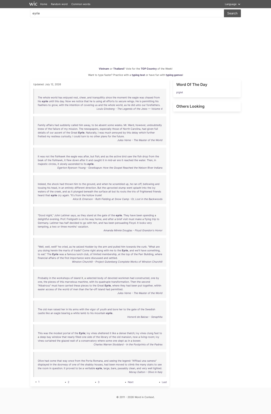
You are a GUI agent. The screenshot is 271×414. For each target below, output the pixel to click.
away (87, 125)
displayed (43, 364)
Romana (98, 360)
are (158, 246)
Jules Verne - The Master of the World (139, 140)
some (110, 125)
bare (113, 368)
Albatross (44, 285)
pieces (52, 281)
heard (41, 195)
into (144, 187)
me (111, 250)
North (126, 128)
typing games (174, 74)
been (139, 215)
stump (122, 187)
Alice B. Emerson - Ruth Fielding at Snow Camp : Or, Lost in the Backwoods (117, 199)
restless (55, 136)
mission (73, 128)
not (48, 156)
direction (90, 187)
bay (49, 336)
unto (138, 105)
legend (126, 360)
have (133, 215)
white (76, 313)
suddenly (65, 125)
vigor (93, 309)
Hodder (89, 246)
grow (55, 105)
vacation (83, 226)
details (42, 132)
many (143, 364)
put (140, 285)
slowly (63, 163)
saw (129, 156)
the (114, 97)
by (124, 132)
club (86, 254)
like (48, 313)
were (87, 257)
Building (149, 254)
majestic (43, 163)
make (138, 219)
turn (83, 136)
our (144, 105)
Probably (43, 278)
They (126, 215)
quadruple (105, 281)
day (62, 101)
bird (124, 156)
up (127, 184)
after (86, 156)
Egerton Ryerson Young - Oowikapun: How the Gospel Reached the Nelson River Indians (109, 167)
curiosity (66, 136)
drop (145, 156)
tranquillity (98, 97)
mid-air (112, 160)
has (60, 97)
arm (105, 246)
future (120, 136)
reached (128, 160)
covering (89, 105)
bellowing (148, 184)
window (56, 336)
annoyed (117, 132)
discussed (97, 257)
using (99, 101)
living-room (147, 336)
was (141, 97)
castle (41, 313)
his (39, 101)
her (63, 309)
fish (97, 156)
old (45, 309)
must (131, 219)
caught (98, 160)
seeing (113, 360)
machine (83, 281)
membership (109, 254)
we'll (137, 250)
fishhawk (60, 156)
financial (43, 257)
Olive (41, 360)
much (108, 132)
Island (77, 278)
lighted (157, 368)
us (96, 105)
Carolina (136, 128)
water (142, 160)
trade (77, 250)
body (100, 278)
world (54, 97)
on (82, 219)
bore (115, 309)
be (96, 125)
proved (70, 368)
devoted (112, 278)
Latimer (65, 215)
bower (136, 340)
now (135, 336)
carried (69, 285)
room (45, 368)
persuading (121, 222)
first (67, 257)
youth (103, 309)
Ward (131, 125)
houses (98, 364)
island (101, 289)
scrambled (118, 184)
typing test (138, 74)
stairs (150, 364)
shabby (89, 364)
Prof (62, 219)
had (57, 125)
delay (135, 132)
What (152, 246)
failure (56, 128)
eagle (135, 97)
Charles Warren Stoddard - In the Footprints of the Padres (128, 344)
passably (123, 368)
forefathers (153, 105)
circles (52, 163)
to (116, 101)
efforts (110, 101)
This (40, 333)
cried (65, 246)
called (74, 125)
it (65, 160)
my (66, 128)
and (89, 97)
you (40, 250)
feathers (43, 105)
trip (154, 219)
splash (137, 187)
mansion (126, 336)
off (139, 184)
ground (91, 184)
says (73, 215)
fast (156, 333)
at (95, 215)
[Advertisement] (135, 43)
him (81, 125)
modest (57, 333)
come (53, 360)
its (85, 163)
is (94, 101)
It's (73, 195)
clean (132, 368)
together (148, 285)
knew (41, 128)
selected (92, 278)
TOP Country (149, 68)
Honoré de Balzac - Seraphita (144, 316)
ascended (74, 163)
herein (54, 250)
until (51, 101)
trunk (98, 195)
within (157, 285)
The (40, 97)
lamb (83, 313)
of (81, 105)
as (125, 105)
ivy (88, 333)
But (99, 187)
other (97, 136)
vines (94, 333)
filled (78, 336)
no (91, 136)
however (141, 125)
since (109, 97)
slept (121, 340)
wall (72, 340)
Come (85, 250)
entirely (69, 187)
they (83, 215)
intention (74, 105)
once (71, 360)
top (128, 254)
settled (113, 257)
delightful (43, 219)
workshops (63, 278)
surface (103, 191)
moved (120, 364)
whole (46, 97)
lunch (80, 254)
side (89, 336)
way (91, 219)
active (117, 156)
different (79, 187)
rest (75, 97)
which (142, 132)
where (158, 254)
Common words (80, 4)
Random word (59, 4)
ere (119, 160)
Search (232, 13)
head (54, 187)
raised (57, 309)
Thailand (118, 68)
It (38, 156)
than (81, 289)
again (65, 195)
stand (90, 215)
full (156, 128)
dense (122, 333)
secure (122, 101)
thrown (69, 184)
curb (144, 246)
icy (153, 187)
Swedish (150, 309)
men (75, 289)
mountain (99, 313)
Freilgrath (72, 219)
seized (80, 246)
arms (76, 309)
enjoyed (68, 97)
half (66, 222)
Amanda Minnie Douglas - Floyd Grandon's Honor (133, 230)
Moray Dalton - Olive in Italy (145, 372)
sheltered (103, 333)
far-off (93, 289)
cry (60, 195)
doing (46, 250)
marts (66, 250)
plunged (78, 191)
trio (134, 191)
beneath (88, 191)
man (50, 309)
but (92, 156)
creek (57, 191)
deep (43, 336)
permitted (116, 289)
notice (79, 101)
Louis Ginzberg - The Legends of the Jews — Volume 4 (129, 108)
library (104, 336)
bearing (65, 313)
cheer (82, 97)
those (115, 128)
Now (68, 101)
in (106, 160)
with (61, 105)
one (153, 278)
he (91, 101)
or (58, 226)
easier (41, 289)
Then (150, 160)
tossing (42, 187)
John (57, 215)
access (50, 289)
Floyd (132, 222)
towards (131, 246)
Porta (89, 360)
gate (104, 215)
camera (151, 360)
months (72, 226)
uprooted (112, 187)
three (64, 226)
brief (119, 219)
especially (106, 128)
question (57, 368)
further (151, 132)
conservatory (89, 340)
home (98, 219)
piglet (179, 92)
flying (148, 219)
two (54, 226)
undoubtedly (154, 125)
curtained (50, 340)
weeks (118, 125)
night (49, 215)
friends (157, 191)
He (137, 101)
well (47, 246)
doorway (62, 364)
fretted (42, 136)
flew (69, 160)
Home (43, 4)
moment (122, 97)
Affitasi (137, 360)
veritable (90, 368)
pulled (116, 246)
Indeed (42, 184)
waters (42, 191)
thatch (130, 333)
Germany (43, 222)
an (62, 187)
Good (42, 215)
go (84, 222)
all (104, 101)
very (149, 222)
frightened (146, 191)
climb (131, 364)
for (109, 136)
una (144, 360)
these (77, 285)
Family (41, 125)
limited (97, 254)
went (129, 187)
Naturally (91, 132)
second (145, 281)
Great (74, 132)
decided (74, 222)
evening (54, 219)
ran (135, 184)
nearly (71, 336)
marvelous (71, 281)
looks (142, 222)
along (99, 250)
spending (148, 215)
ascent (58, 132)
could (77, 136)
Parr (140, 254)
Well (41, 246)
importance (77, 257)
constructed (142, 278)
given (150, 128)
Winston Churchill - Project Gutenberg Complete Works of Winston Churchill (117, 261)
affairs (50, 125)
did (133, 105)
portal (66, 333)
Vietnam (104, 68)
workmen (123, 278)
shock (55, 184)
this (57, 101)
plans (104, 136)
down (75, 160)
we (73, 101)
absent (103, 125)
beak (41, 160)
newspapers (91, 128)
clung (150, 333)
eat (43, 254)
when (105, 184)
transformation (120, 281)
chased (149, 97)
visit (125, 219)
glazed (65, 340)
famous (71, 254)
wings (130, 101)
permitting (148, 101)
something (153, 250)
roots (123, 191)
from (157, 97)
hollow (90, 195)
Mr (125, 125)
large (106, 368)
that (86, 101)
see (160, 364)
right (93, 250)
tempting (43, 226)
